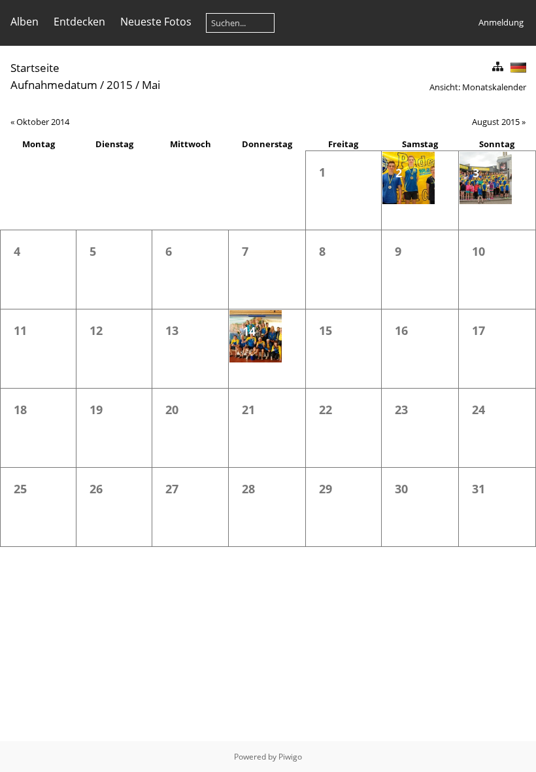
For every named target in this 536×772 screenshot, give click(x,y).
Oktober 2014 (42, 122)
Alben (24, 21)
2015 (120, 84)
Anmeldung (501, 22)
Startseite (34, 67)
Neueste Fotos (156, 21)
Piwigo (290, 756)
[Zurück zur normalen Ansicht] (497, 67)
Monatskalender (494, 87)
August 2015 (496, 122)
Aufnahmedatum (53, 84)
